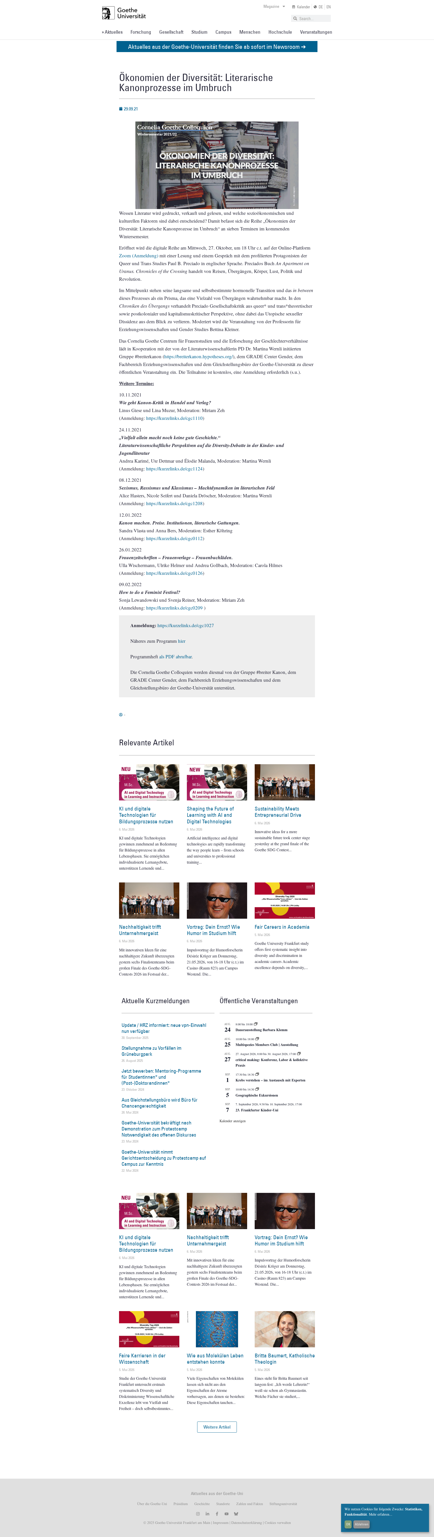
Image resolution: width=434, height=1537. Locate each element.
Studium (199, 32)
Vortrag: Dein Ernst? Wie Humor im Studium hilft (213, 930)
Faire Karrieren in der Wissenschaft (142, 1358)
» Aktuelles (112, 32)
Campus (223, 32)
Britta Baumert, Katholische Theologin (285, 1358)
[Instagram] (198, 1514)
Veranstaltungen (316, 32)
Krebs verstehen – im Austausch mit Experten (270, 1080)
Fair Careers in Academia (282, 926)
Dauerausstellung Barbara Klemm (262, 1029)
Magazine (271, 6)
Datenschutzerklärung (246, 1522)
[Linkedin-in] (207, 1514)
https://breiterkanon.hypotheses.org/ (198, 356)
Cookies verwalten (278, 1522)
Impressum (220, 1522)
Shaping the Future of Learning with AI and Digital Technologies (210, 815)
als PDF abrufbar (175, 656)
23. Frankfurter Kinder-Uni (257, 1110)
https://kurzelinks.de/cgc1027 (185, 625)
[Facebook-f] (217, 1514)
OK (348, 1524)
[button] (217, 1427)
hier (181, 641)
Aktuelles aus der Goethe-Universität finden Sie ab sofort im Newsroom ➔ (217, 46)
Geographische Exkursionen (257, 1095)
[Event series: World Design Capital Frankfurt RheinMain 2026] (299, 1054)
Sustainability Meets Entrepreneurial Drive (278, 811)
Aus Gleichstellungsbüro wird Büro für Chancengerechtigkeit (160, 1103)
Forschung (141, 32)
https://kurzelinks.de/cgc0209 (174, 607)
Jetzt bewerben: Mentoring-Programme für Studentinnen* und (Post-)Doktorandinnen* (161, 1077)
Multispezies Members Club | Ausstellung (267, 1044)
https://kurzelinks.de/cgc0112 (174, 538)
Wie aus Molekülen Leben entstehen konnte (215, 1358)
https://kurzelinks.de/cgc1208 (174, 503)
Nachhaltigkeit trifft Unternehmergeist (140, 930)
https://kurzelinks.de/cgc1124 (174, 468)
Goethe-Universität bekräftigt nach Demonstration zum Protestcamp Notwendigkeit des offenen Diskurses (159, 1128)
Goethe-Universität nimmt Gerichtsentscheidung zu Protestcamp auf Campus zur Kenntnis (164, 1158)
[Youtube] (227, 1514)
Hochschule (280, 32)
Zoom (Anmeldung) (138, 255)
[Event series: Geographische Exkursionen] (257, 1089)
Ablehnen (361, 1524)
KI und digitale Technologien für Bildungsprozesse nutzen (146, 815)
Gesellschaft (171, 32)
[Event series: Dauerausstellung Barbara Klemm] (255, 1024)
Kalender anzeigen (233, 1120)
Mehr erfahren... (380, 1514)
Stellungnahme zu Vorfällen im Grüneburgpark (151, 1051)
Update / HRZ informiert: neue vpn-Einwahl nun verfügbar (164, 1028)
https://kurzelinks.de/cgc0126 (174, 573)
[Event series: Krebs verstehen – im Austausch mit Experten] (257, 1074)
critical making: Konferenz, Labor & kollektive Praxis (272, 1062)
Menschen (249, 32)
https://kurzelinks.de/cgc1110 (174, 418)
